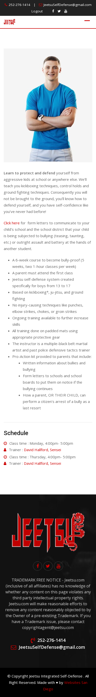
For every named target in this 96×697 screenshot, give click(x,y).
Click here (12, 222)
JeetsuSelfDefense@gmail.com (68, 4)
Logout (37, 11)
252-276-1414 (19, 4)
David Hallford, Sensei (42, 449)
